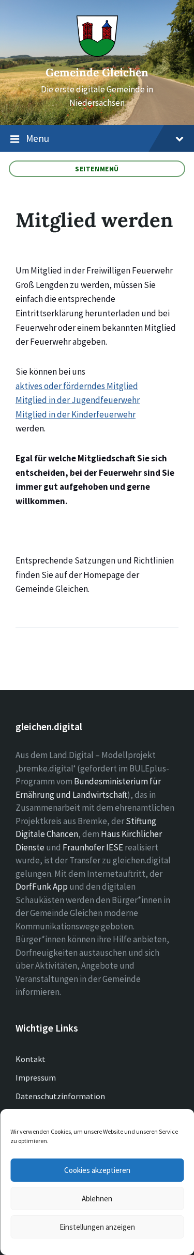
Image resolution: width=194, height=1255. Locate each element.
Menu (37, 138)
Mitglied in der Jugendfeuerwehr (78, 400)
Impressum (36, 1077)
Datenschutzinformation (60, 1096)
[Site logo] (97, 53)
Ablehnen (97, 1198)
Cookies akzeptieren (97, 1170)
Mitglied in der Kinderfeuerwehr (76, 414)
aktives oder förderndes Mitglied (77, 386)
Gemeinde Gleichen (97, 72)
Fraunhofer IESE (93, 847)
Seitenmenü (97, 168)
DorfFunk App (42, 886)
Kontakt (31, 1059)
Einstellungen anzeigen (97, 1227)
